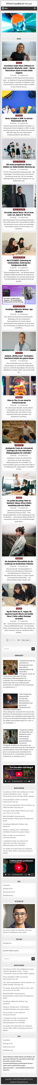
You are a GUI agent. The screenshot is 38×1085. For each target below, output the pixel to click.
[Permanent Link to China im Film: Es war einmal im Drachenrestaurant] (19, 385)
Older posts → (26, 640)
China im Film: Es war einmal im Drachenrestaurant (19, 401)
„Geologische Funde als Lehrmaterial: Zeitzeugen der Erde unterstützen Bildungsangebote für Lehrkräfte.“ (19, 450)
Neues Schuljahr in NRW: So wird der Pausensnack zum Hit (19, 119)
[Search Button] (35, 8)
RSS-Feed (14, 75)
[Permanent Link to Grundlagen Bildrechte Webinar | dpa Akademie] (19, 294)
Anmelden (6, 885)
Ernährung (19, 115)
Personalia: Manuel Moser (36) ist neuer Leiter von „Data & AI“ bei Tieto (19, 213)
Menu (6, 8)
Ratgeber (19, 63)
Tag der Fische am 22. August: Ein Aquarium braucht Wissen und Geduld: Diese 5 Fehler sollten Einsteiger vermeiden (19, 615)
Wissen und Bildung (19, 162)
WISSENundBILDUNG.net (19, 3)
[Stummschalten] (29, 781)
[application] (19, 774)
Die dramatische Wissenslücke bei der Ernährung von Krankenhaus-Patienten (19, 562)
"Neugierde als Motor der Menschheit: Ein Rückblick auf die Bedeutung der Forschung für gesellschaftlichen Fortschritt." (26, 736)
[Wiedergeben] (6, 781)
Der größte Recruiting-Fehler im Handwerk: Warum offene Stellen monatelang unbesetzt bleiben (19, 503)
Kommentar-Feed (9, 892)
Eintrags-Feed (7, 888)
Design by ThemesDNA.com (19, 1082)
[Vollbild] (32, 781)
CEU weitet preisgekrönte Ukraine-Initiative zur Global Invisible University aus (19, 165)
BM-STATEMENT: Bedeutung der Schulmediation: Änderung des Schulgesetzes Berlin (19, 262)
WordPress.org (8, 895)
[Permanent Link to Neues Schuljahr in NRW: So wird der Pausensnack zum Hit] (19, 102)
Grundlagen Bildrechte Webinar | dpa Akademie (19, 310)
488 (18, 640)
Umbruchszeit (19, 445)
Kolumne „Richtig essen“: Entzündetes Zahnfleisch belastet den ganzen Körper (19, 357)
